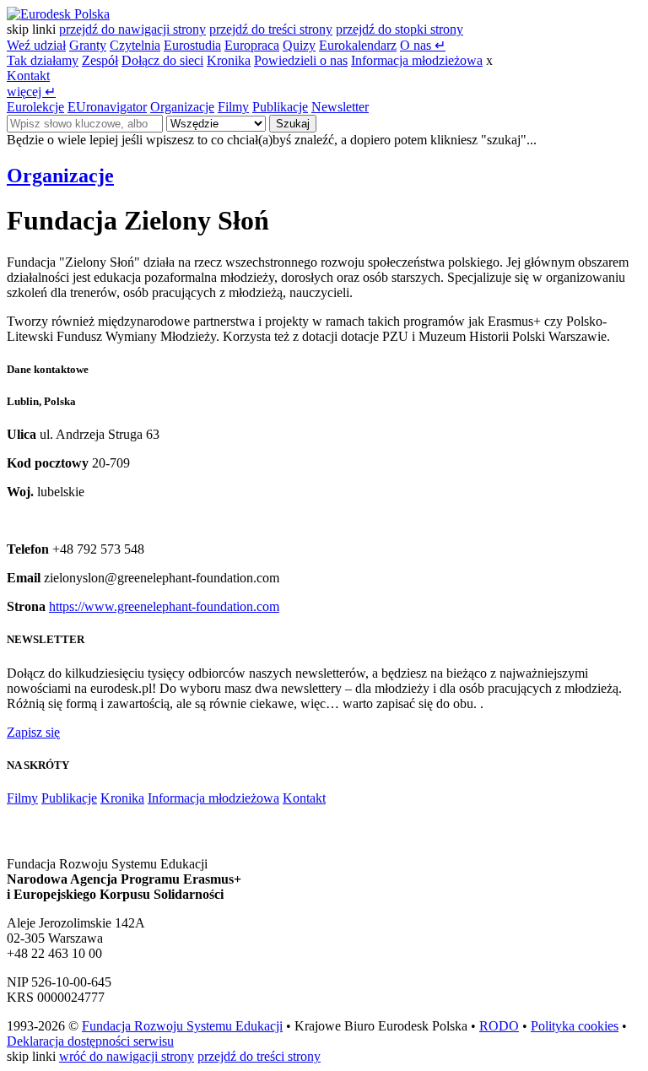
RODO (499, 1026)
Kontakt (28, 75)
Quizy (299, 45)
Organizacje (182, 107)
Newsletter (340, 107)
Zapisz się (33, 732)
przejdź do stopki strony (399, 29)
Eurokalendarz (358, 45)
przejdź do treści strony (270, 29)
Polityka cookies (574, 1026)
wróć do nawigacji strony (126, 1056)
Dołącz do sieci (162, 60)
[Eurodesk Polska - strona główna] (58, 14)
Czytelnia (135, 45)
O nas (423, 45)
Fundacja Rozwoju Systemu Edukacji (182, 1026)
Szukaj (293, 123)
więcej (31, 91)
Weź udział (36, 45)
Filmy (233, 107)
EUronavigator (107, 107)
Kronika (229, 60)
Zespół (100, 60)
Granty (87, 45)
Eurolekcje (35, 107)
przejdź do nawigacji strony (132, 29)
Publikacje (280, 107)
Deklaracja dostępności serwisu (90, 1041)
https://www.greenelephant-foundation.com (164, 606)
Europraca (251, 45)
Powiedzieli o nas (301, 60)
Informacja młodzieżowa (417, 60)
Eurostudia (192, 45)
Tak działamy (42, 60)
